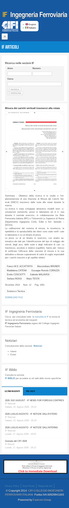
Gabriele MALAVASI (40, 274)
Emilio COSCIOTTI (16, 274)
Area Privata (29, 486)
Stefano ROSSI (14, 278)
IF (42, 317)
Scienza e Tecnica (16, 291)
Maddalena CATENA (17, 270)
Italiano (32, 28)
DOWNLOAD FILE (14, 297)
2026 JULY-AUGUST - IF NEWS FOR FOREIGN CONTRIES (34, 400)
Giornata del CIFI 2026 (16, 441)
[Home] (35, 16)
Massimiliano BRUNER (48, 266)
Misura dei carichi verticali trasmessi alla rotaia (32, 108)
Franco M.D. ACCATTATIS (20, 266)
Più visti (30, 391)
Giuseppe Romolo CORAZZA (45, 270)
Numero (36, 68)
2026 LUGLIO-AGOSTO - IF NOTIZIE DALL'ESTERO (31, 414)
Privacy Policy (12, 486)
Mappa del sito (45, 486)
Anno (10, 68)
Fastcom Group (42, 499)
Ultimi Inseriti (12, 391)
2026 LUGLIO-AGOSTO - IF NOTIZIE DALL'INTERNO (31, 427)
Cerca (10, 79)
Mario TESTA (33, 278)
